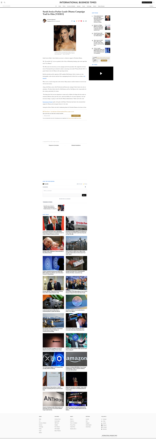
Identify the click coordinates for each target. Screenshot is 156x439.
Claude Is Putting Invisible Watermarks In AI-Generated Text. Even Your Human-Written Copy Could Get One (53, 408)
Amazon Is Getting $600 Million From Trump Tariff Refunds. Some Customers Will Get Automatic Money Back (76, 368)
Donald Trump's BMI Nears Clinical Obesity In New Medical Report (99, 34)
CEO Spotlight (57, 428)
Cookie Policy (72, 426)
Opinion (94, 6)
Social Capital (57, 421)
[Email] (84, 21)
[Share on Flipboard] (79, 21)
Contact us (72, 421)
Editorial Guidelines (76, 145)
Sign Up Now (104, 60)
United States (88, 426)
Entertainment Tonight (48, 102)
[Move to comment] (86, 21)
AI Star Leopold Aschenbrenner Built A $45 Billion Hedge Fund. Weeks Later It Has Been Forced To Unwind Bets (53, 273)
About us (71, 419)
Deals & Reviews (101, 6)
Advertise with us (73, 428)
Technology (89, 6)
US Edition (151, 6)
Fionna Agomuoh (52, 19)
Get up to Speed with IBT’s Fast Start (103, 57)
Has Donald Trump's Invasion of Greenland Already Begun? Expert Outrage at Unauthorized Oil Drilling (53, 330)
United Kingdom (88, 424)
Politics (64, 6)
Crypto (83, 6)
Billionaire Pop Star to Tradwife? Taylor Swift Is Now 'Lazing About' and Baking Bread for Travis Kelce (76, 388)
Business (78, 6)
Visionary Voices (58, 419)
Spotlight (56, 424)
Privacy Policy (78, 118)
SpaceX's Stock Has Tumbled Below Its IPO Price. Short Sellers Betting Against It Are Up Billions (76, 408)
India (87, 421)
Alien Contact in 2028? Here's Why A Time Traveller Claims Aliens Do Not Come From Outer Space (75, 253)
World (60, 6)
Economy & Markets (71, 6)
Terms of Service (71, 118)
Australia (87, 419)
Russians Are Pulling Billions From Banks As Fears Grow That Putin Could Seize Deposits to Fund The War (76, 233)
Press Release (57, 426)
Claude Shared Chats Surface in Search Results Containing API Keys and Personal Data (52, 388)
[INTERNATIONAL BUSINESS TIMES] (78, 3)
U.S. (56, 6)
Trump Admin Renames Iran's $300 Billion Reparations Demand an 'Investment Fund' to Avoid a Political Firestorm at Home (53, 233)
